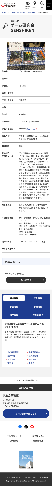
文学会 (10, 363)
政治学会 (11, 359)
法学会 (31, 363)
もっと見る (26, 279)
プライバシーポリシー (12, 477)
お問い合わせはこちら (26, 413)
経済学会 (11, 355)
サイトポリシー (30, 477)
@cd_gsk (30, 129)
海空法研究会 (34, 352)
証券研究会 (33, 355)
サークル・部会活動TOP (27, 380)
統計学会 (32, 359)
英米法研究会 (13, 351)
